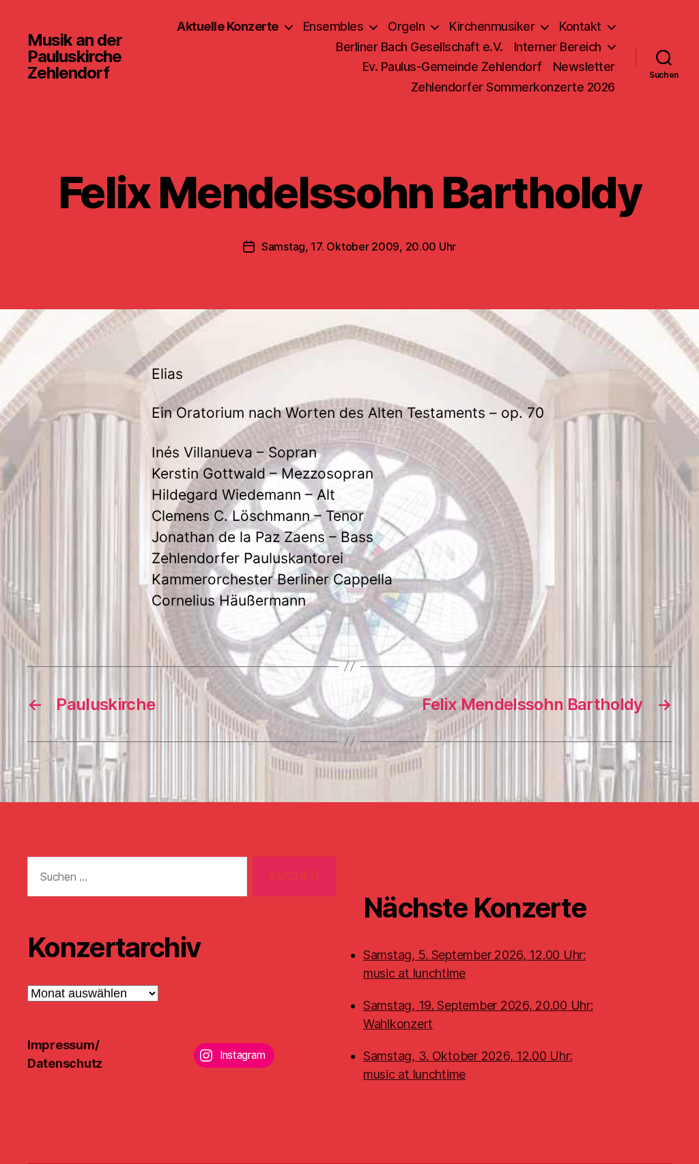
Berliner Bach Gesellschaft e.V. (419, 47)
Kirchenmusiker (491, 26)
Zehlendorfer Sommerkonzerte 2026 (513, 87)
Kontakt (580, 26)
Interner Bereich (557, 47)
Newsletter (584, 66)
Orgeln (406, 26)
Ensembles (333, 26)
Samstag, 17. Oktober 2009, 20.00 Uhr (358, 246)
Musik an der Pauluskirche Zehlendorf (74, 56)
